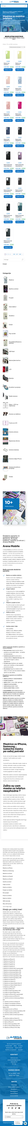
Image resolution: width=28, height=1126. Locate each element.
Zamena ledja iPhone (14, 458)
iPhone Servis (14, 1089)
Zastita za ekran (14, 288)
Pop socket (14, 333)
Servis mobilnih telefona (14, 1043)
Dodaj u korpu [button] (8, 69)
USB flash (14, 351)
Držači (14, 324)
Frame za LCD (14, 423)
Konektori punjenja (14, 387)
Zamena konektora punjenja (14, 467)
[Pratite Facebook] (8, 1108)
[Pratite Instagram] (12, 1108)
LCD (14, 369)
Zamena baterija (14, 449)
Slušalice (14, 315)
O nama (20, 1045)
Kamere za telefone (14, 414)
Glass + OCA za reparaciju (14, 405)
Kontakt (20, 1049)
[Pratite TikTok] (15, 1108)
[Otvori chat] (25, 1123)
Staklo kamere (14, 396)
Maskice (14, 279)
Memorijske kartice (14, 360)
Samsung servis (14, 1091)
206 (14, 254)
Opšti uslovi (18, 1047)
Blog (15, 1045)
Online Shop (14, 1084)
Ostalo (14, 476)
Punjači (14, 297)
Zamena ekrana (14, 431)
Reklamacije (9, 1047)
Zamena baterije (14, 1095)
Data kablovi (14, 306)
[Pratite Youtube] (19, 1108)
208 (20, 254)
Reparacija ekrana (14, 440)
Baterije (14, 378)
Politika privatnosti (10, 1049)
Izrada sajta (8, 1045)
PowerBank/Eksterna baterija (14, 342)
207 (17, 254)
